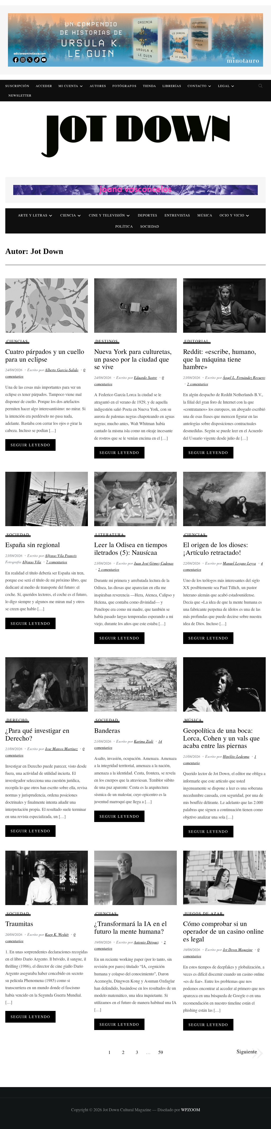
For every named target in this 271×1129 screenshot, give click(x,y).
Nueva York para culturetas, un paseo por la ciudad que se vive (133, 359)
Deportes (147, 215)
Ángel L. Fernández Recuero (244, 377)
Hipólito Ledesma (236, 756)
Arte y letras (32, 215)
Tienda (149, 86)
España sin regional (32, 544)
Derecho (17, 720)
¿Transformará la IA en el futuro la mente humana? (130, 927)
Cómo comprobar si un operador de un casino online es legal (223, 931)
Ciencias (17, 341)
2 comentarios (197, 383)
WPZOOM (190, 1109)
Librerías (171, 86)
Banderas (107, 730)
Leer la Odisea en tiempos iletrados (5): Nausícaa (130, 548)
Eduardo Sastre (145, 377)
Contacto (197, 86)
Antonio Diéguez (146, 942)
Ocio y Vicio (232, 215)
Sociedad (149, 226)
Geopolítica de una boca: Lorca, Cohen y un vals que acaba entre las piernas (221, 738)
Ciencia (68, 215)
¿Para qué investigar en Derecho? (37, 734)
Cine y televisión (107, 215)
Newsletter (19, 95)
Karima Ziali (143, 741)
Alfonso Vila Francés (60, 555)
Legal (224, 86)
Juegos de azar (203, 913)
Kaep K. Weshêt (57, 934)
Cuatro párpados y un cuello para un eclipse (44, 355)
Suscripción (17, 86)
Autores (98, 86)
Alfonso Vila (31, 561)
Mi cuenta (68, 86)
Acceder (44, 86)
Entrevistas (177, 215)
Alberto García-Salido (61, 369)
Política (124, 226)
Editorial (196, 341)
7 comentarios (56, 561)
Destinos (107, 341)
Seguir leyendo (30, 444)
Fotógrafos (124, 86)
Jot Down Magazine (237, 949)
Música (204, 215)
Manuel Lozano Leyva (239, 563)
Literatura (110, 534)
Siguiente (247, 1051)
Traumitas (19, 923)
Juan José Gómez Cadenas (153, 563)
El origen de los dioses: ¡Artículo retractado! (215, 548)
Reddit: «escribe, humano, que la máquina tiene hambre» (219, 359)
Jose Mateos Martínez (61, 748)
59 (160, 1052)
